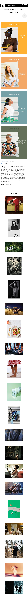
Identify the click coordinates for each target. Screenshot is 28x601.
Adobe (2, 163)
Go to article (5, 184)
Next (17, 16)
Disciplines (9, 5)
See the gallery (5, 186)
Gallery (13, 5)
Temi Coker (4, 161)
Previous (12, 16)
